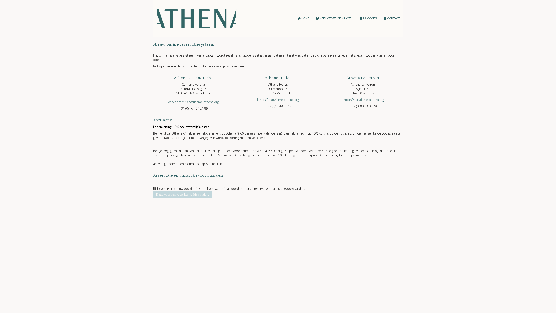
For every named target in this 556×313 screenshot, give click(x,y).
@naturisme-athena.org (193, 102)
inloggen (369, 18)
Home (305, 18)
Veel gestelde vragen (336, 18)
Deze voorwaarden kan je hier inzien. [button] (182, 194)
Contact (393, 18)
